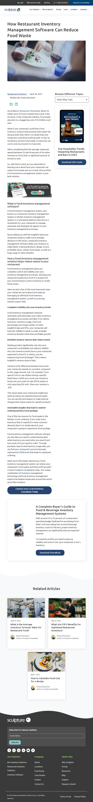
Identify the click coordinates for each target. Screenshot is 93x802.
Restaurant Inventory (17, 94)
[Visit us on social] (9, 750)
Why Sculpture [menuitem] (68, 762)
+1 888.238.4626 (62, 3)
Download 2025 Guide (72, 162)
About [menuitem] (37, 762)
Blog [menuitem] (64, 775)
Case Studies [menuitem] (40, 775)
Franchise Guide (34, 3)
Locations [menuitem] (74, 9)
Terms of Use (65, 797)
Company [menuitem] (83, 9)
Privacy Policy (80, 797)
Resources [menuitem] (66, 771)
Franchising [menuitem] (39, 771)
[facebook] (11, 104)
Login (21, 3)
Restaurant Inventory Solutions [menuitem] (16, 768)
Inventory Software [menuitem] (15, 775)
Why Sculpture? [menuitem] (47, 9)
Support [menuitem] (65, 780)
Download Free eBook (50, 553)
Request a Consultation (81, 3)
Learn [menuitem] (66, 9)
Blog (48, 3)
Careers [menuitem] (38, 780)
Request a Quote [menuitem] (69, 784)
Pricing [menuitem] (58, 9)
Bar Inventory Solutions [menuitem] (17, 762)
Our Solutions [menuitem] (34, 9)
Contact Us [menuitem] (39, 784)
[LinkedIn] (16, 104)
